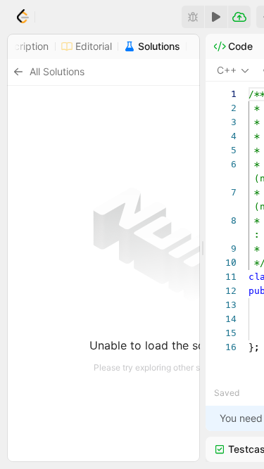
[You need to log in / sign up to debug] (193, 17)
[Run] (216, 17)
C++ (227, 70)
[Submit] (239, 17)
